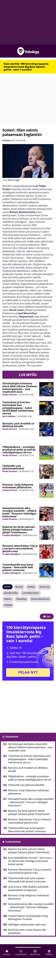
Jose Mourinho (11, 592)
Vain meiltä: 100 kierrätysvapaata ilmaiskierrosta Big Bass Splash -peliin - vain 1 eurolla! (26, 66)
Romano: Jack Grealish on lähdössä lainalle (18, 425)
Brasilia (19, 586)
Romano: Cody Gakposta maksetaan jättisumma (17, 486)
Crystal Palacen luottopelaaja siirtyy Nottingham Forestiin (28, 917)
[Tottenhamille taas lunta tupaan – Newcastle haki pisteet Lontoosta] (46, 570)
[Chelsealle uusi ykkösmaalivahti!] (46, 471)
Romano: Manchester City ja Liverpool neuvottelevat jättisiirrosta (20, 548)
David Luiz (44, 586)
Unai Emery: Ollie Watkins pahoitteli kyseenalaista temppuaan (28, 888)
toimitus (6, 140)
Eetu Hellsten (9, 416)
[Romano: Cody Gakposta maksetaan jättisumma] (46, 490)
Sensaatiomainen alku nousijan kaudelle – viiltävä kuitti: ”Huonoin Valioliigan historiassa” (19, 512)
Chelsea (31, 586)
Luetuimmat (13, 841)
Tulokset (8, 605)
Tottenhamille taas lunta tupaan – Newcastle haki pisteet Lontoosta (17, 567)
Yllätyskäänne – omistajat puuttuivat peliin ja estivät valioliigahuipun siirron (18, 449)
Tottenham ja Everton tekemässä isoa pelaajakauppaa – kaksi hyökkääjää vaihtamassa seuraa (18, 408)
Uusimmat (12, 736)
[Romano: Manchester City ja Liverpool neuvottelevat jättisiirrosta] (46, 551)
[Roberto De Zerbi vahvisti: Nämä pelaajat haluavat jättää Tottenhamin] (46, 533)
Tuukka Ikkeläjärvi (11, 535)
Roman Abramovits (40, 599)
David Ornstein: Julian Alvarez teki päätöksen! (27, 931)
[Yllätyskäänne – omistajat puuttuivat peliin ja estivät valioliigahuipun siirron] (46, 453)
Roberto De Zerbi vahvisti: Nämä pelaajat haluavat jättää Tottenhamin (18, 529)
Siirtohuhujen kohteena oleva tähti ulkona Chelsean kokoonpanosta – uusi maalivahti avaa (19, 387)
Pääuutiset (21, 599)
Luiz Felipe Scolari (30, 592)
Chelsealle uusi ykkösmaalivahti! (13, 467)
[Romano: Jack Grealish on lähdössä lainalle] (46, 429)
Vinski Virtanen (9, 394)
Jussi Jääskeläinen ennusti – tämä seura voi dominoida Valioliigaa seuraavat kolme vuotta (30, 861)
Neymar (8, 599)
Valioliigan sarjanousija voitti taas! (27, 924)
